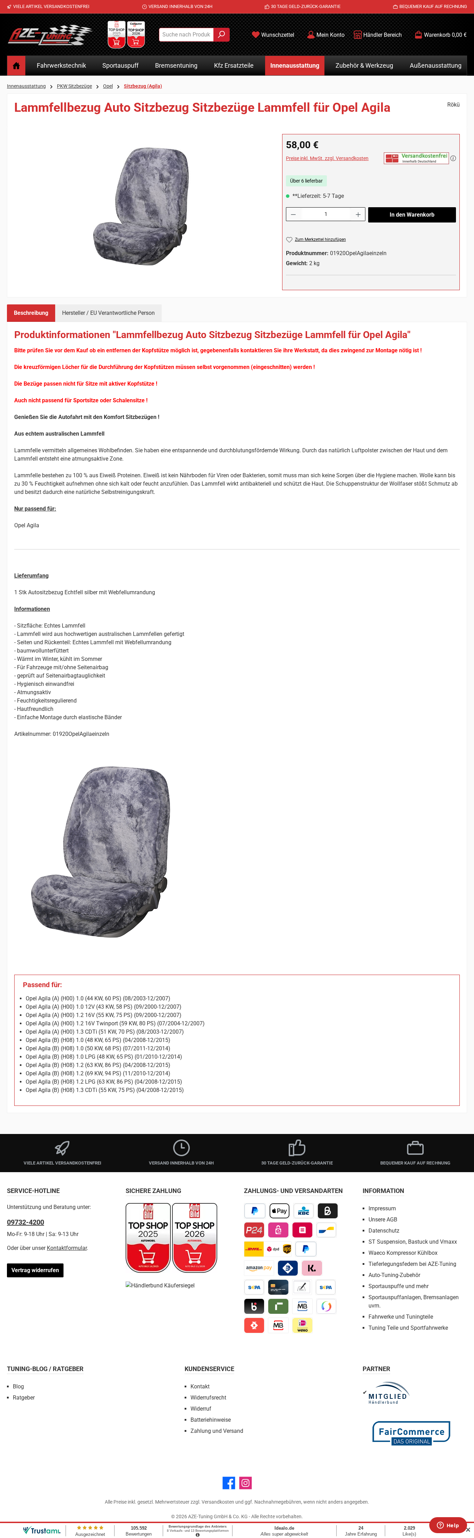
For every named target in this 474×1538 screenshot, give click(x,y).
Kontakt (200, 1386)
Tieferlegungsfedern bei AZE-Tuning (412, 1264)
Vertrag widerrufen (35, 1270)
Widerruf (201, 1408)
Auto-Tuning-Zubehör (394, 1275)
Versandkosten (218, 1502)
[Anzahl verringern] (293, 214)
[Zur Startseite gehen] (50, 34)
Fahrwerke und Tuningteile (401, 1316)
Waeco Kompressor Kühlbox (403, 1253)
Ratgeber (24, 1397)
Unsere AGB (383, 1219)
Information (383, 1190)
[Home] (16, 65)
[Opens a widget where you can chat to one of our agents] (448, 1526)
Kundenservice (209, 1368)
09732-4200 (25, 1222)
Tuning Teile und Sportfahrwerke (408, 1328)
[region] (141, 208)
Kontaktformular (67, 1248)
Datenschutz (384, 1230)
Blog (18, 1386)
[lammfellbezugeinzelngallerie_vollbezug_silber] (141, 208)
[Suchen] (221, 35)
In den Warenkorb (412, 214)
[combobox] (186, 35)
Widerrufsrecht (208, 1397)
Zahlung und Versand (217, 1431)
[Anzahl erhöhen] (358, 214)
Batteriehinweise (211, 1420)
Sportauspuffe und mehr (399, 1286)
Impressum (382, 1208)
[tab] (31, 313)
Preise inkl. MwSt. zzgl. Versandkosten (327, 158)
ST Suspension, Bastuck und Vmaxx (413, 1241)
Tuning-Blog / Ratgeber (45, 1368)
